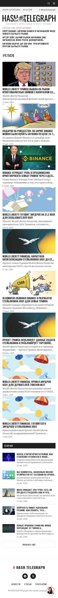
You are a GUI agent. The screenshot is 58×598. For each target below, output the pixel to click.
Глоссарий (41, 584)
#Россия (27, 10)
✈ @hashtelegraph (47, 10)
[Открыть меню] (54, 3)
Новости (16, 584)
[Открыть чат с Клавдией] (50, 590)
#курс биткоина (11, 10)
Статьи (27, 584)
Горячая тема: (16, 28)
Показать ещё (29, 544)
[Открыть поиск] (48, 3)
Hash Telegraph (29, 567)
